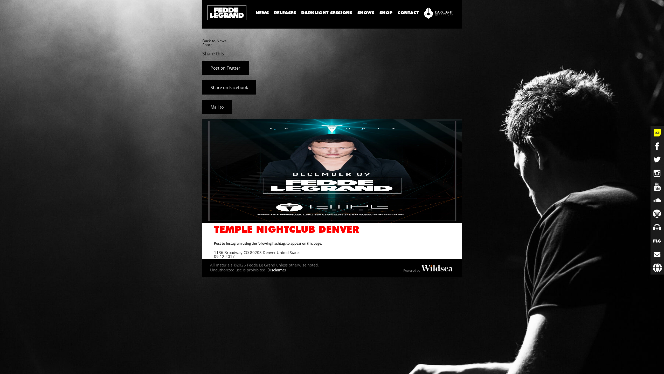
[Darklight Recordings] (438, 13)
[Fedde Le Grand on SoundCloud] (657, 200)
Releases (285, 13)
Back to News (214, 40)
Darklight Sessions (326, 13)
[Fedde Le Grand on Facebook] (657, 146)
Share (207, 44)
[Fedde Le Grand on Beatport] (657, 227)
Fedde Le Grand (227, 12)
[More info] (657, 241)
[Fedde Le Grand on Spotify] (657, 214)
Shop (385, 13)
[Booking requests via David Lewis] (657, 268)
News (262, 13)
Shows (365, 13)
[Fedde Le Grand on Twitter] (657, 159)
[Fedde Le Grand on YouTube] (657, 186)
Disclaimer (276, 269)
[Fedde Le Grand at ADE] (657, 132)
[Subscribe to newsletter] (657, 254)
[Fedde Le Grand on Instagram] (657, 173)
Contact (408, 13)
